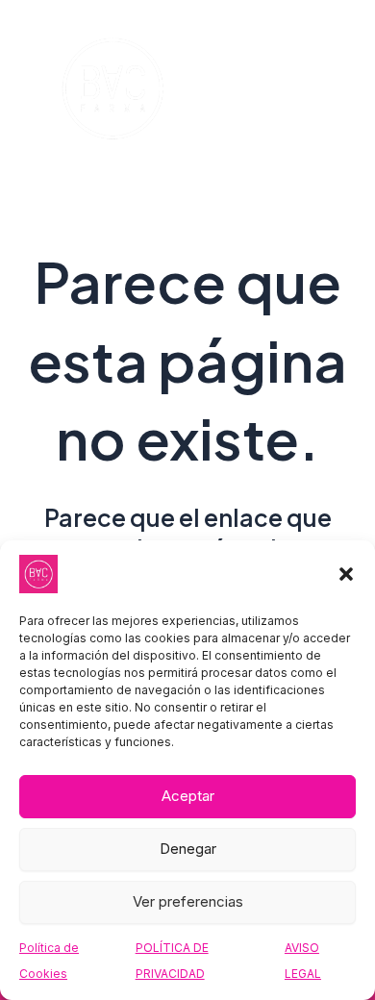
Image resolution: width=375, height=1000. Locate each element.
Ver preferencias (188, 901)
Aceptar (188, 796)
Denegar (188, 848)
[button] (346, 574)
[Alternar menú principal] (316, 90)
